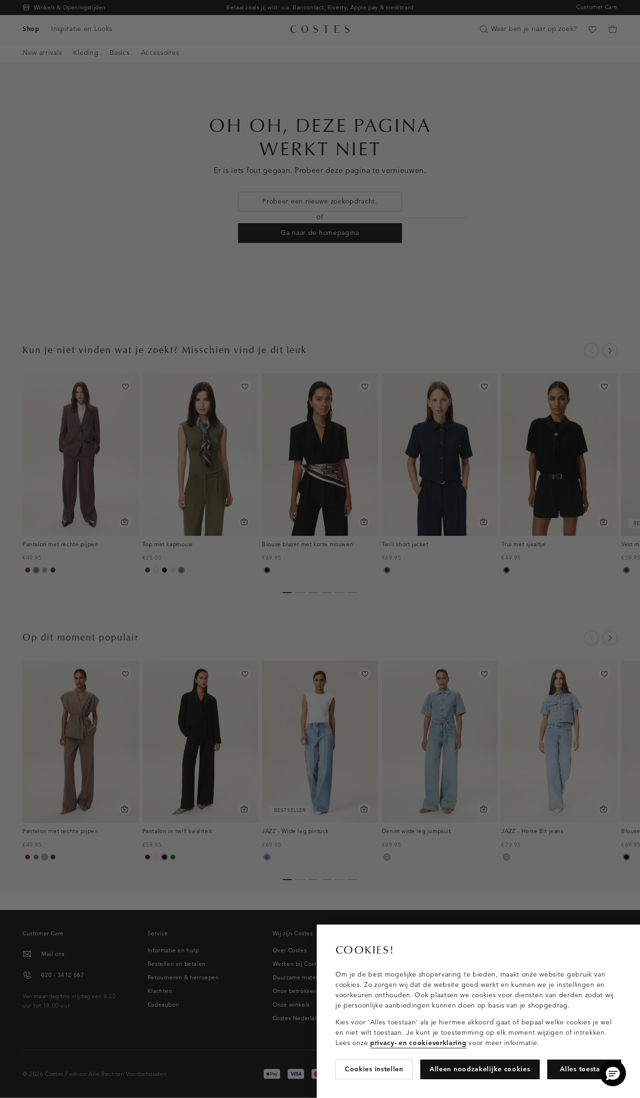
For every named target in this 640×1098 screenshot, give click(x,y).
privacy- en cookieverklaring (418, 1043)
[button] (613, 1073)
